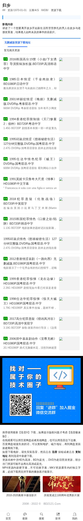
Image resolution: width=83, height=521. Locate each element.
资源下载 (56, 10)
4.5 (37, 10)
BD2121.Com (52, 503)
